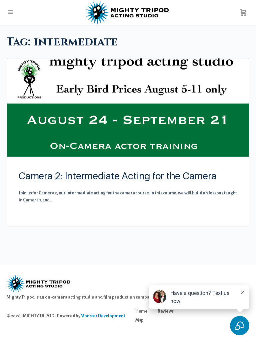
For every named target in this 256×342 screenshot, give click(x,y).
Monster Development (103, 316)
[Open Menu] (11, 12)
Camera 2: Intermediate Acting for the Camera (117, 176)
